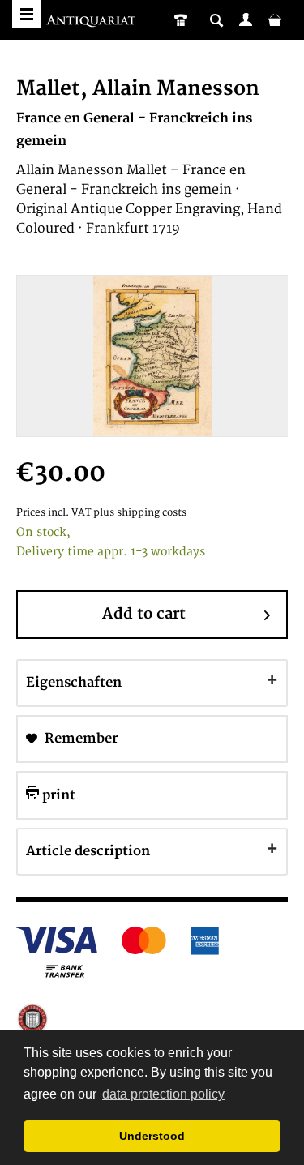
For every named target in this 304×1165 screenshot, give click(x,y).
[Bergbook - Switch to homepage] (92, 22)
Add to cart (144, 614)
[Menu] (26, 14)
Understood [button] (152, 1135)
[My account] (246, 19)
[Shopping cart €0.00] (275, 19)
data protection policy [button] (163, 1094)
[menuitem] (246, 19)
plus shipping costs (139, 513)
